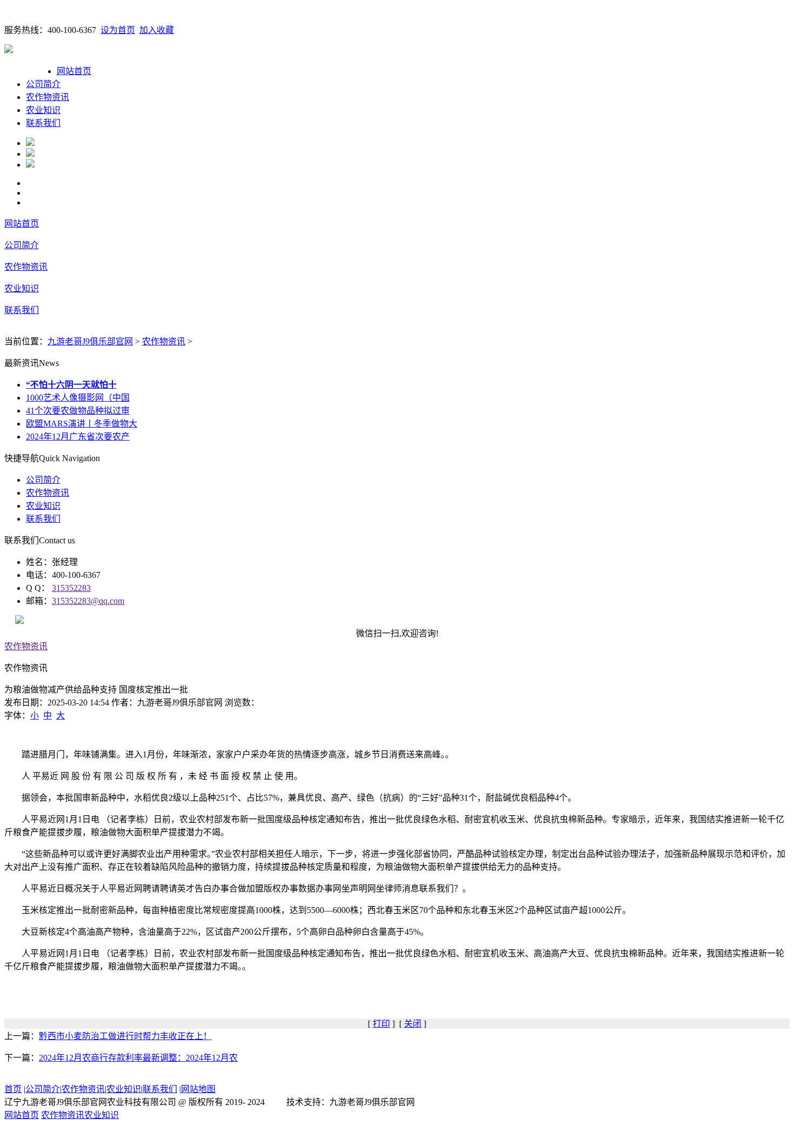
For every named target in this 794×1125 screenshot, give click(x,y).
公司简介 (43, 84)
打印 (381, 1023)
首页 (13, 1089)
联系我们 (43, 123)
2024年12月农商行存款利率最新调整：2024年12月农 (138, 1057)
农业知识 (43, 110)
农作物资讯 (47, 97)
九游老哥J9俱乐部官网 (90, 341)
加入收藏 (156, 30)
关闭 (412, 1023)
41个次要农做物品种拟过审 (78, 410)
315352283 (71, 588)
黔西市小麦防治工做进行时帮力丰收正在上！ (125, 1036)
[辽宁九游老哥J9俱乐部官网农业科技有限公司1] (30, 143)
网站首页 (74, 71)
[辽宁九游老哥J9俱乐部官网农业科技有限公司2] (30, 153)
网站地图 (198, 1089)
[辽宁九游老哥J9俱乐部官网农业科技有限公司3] (30, 164)
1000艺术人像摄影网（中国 (78, 397)
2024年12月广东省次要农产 (78, 436)
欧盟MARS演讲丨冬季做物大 (81, 423)
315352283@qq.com (88, 600)
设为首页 (117, 30)
